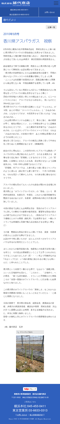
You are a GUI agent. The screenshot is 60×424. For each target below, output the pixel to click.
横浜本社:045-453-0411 (19, 9)
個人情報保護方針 (36, 414)
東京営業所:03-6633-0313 (19, 14)
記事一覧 (51, 27)
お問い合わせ (50, 12)
